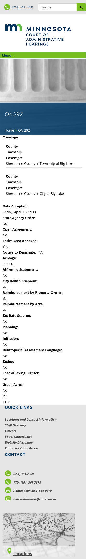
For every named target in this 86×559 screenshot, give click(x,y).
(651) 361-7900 (22, 7)
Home (9, 130)
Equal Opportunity (18, 436)
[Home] (38, 35)
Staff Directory (15, 425)
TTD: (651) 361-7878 (27, 482)
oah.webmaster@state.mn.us (34, 499)
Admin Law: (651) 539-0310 (32, 491)
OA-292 (24, 130)
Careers (10, 431)
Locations (22, 553)
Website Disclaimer (19, 442)
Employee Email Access (21, 448)
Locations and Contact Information (31, 419)
